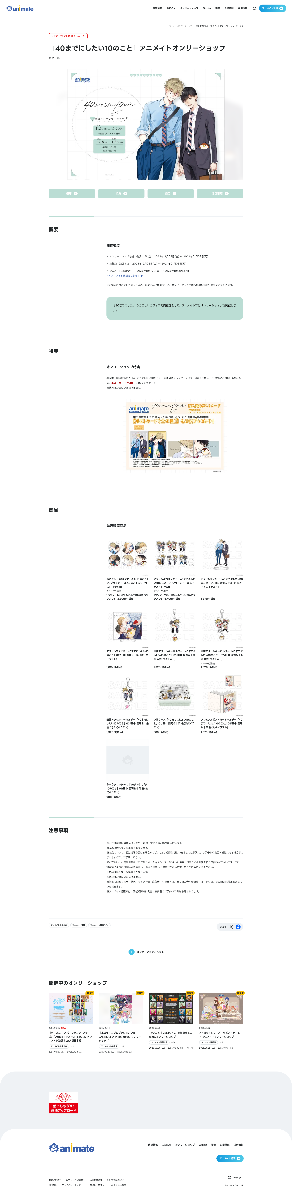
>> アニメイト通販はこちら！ (123, 276)
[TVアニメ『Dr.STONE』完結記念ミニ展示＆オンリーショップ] (171, 1023)
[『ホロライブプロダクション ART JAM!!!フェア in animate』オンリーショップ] (121, 1023)
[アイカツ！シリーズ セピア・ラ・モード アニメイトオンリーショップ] (221, 1023)
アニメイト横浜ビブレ (99, 925)
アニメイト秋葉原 (208, 1042)
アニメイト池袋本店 (59, 925)
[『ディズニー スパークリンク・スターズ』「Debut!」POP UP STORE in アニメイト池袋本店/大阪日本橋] (71, 1023)
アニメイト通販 (78, 925)
